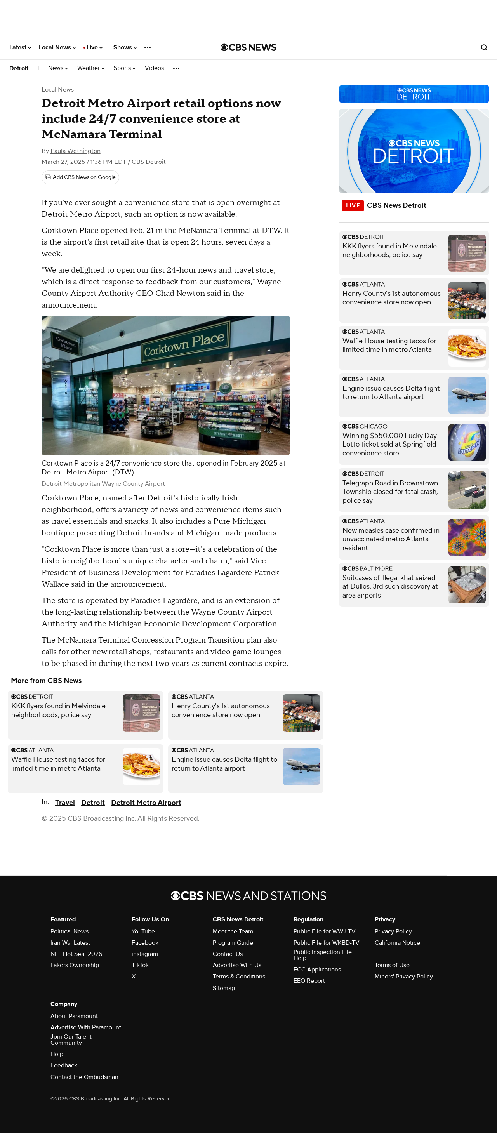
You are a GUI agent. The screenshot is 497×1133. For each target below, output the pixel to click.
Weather (89, 68)
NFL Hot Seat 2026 (76, 954)
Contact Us (228, 954)
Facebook (145, 943)
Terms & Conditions (239, 976)
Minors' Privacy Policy (404, 976)
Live (93, 47)
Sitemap (224, 988)
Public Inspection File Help (323, 955)
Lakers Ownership (74, 965)
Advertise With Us (237, 965)
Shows (123, 47)
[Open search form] (484, 47)
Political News (69, 931)
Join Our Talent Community (71, 1040)
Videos (154, 68)
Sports (123, 68)
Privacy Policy (393, 931)
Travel (65, 802)
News (56, 68)
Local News (56, 47)
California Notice (397, 943)
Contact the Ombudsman (84, 1077)
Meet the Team (233, 931)
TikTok (140, 965)
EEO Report (309, 981)
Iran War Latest (70, 943)
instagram (145, 954)
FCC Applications (317, 969)
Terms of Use (392, 965)
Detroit (18, 68)
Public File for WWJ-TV (325, 931)
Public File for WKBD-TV (327, 943)
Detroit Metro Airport (146, 802)
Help (56, 1054)
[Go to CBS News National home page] (248, 47)
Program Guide (233, 943)
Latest (18, 47)
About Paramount (74, 1016)
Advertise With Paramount (85, 1027)
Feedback (63, 1065)
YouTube (143, 931)
